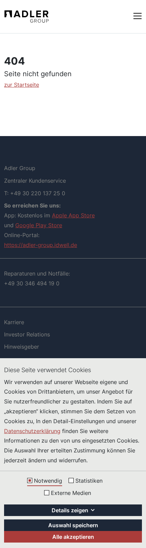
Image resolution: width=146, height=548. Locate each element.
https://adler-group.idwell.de (40, 245)
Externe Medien (71, 493)
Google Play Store (38, 225)
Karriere (14, 322)
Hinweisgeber (21, 346)
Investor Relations (27, 334)
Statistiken (89, 481)
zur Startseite (21, 84)
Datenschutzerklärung (32, 431)
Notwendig (48, 481)
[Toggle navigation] (137, 15)
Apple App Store (73, 215)
